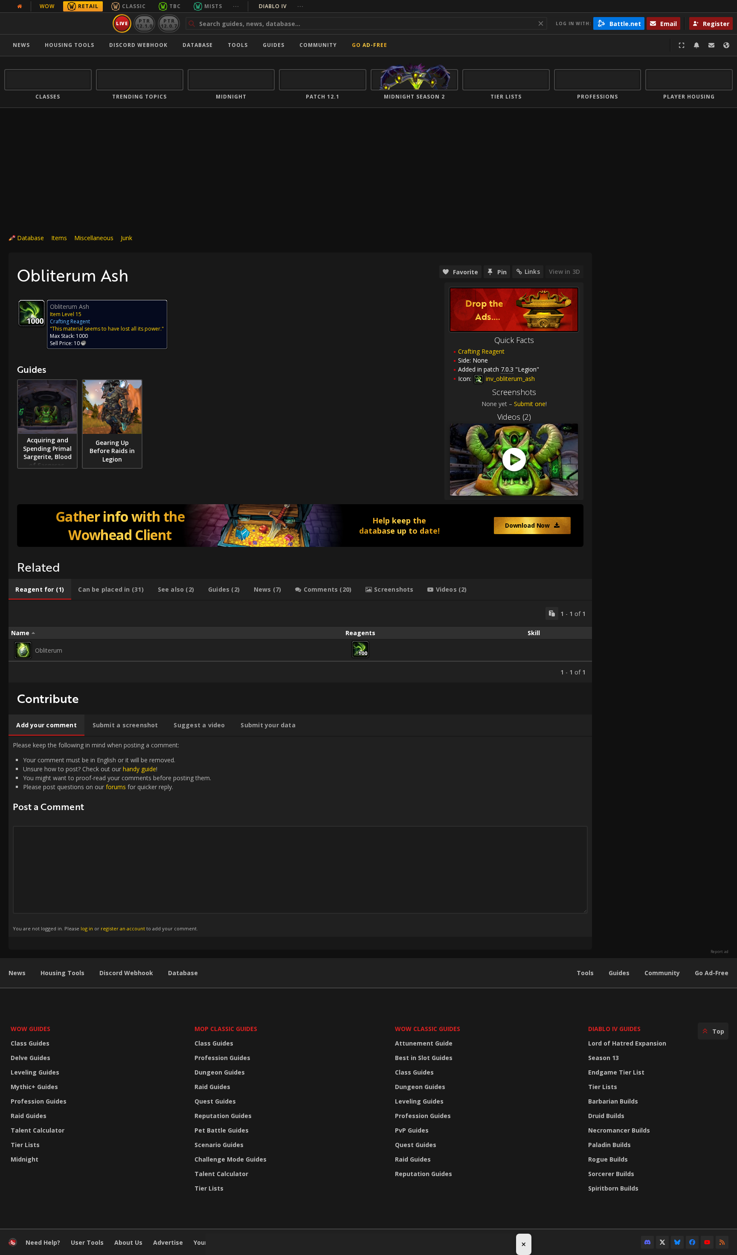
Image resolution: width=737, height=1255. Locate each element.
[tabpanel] (300, 642)
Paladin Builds (609, 1145)
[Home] (57, 23)
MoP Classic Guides (225, 1029)
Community (318, 45)
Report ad (719, 952)
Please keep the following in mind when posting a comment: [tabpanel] (112, 836)
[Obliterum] (23, 650)
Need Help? (43, 1242)
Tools (585, 973)
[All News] (19, 6)
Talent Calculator (37, 1130)
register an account (123, 928)
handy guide (139, 769)
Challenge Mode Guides (230, 1159)
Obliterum (48, 650)
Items (59, 238)
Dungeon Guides (219, 1072)
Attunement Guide (424, 1043)
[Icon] (31, 313)
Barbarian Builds (613, 1101)
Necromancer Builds (619, 1130)
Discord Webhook (138, 45)
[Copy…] (551, 613)
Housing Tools (62, 973)
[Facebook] (692, 1242)
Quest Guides (215, 1101)
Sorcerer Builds (611, 1174)
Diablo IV (281, 6)
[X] (662, 1242)
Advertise (168, 1242)
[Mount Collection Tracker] (300, 525)
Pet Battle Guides (221, 1130)
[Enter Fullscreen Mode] (681, 45)
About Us (128, 1242)
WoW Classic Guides (427, 1029)
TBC (175, 6)
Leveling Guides (35, 1072)
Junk (126, 238)
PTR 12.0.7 (169, 23)
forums (116, 787)
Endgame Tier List (616, 1072)
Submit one (529, 404)
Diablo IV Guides (614, 1029)
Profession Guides (39, 1101)
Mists (213, 6)
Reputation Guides (223, 1116)
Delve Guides (30, 1058)
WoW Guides (30, 1029)
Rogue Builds (608, 1159)
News (21, 45)
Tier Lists (25, 1145)
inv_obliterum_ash (509, 379)
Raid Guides (28, 1116)
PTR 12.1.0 (144, 23)
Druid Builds (606, 1116)
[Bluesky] (677, 1242)
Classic (134, 6)
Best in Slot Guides (424, 1058)
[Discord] (647, 1242)
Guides (273, 45)
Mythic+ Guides (34, 1087)
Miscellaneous (93, 238)
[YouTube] (707, 1242)
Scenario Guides (219, 1145)
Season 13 (603, 1058)
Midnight (24, 1159)
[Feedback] (711, 45)
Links (532, 271)
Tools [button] (238, 45)
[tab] (40, 589)
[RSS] (722, 1242)
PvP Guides (412, 1130)
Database (198, 45)
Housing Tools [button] (69, 45)
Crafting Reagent (481, 351)
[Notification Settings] (696, 45)
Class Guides (30, 1043)
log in (87, 928)
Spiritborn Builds (613, 1188)
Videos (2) (514, 417)
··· (236, 6)
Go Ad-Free (369, 45)
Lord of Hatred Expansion (627, 1043)
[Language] (726, 45)
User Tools (87, 1242)
